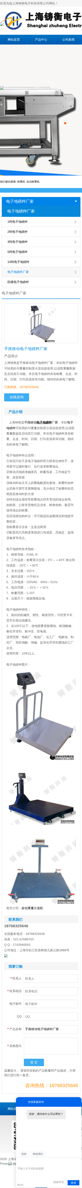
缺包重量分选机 (32, 908)
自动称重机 (33, 181)
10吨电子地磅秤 (18, 262)
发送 (73, 1182)
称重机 (21, 181)
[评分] (26, 1162)
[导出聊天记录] (77, 1162)
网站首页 (14, 39)
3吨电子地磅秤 (17, 241)
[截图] (37, 1162)
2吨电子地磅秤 (17, 231)
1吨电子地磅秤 (17, 221)
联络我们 (38, 1153)
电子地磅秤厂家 (20, 201)
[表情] (20, 1162)
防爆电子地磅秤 (18, 282)
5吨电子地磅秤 (17, 252)
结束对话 (58, 1182)
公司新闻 (68, 39)
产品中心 (41, 39)
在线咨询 (17, 397)
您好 (24, 1153)
